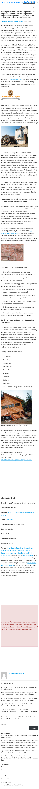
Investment (4, 773)
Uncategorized (6, 782)
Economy (4, 770)
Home (2, 7)
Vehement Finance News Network (15, 7)
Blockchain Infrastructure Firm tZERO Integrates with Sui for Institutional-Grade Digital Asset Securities (19, 694)
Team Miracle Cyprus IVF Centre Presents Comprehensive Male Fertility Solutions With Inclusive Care (19, 711)
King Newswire (28, 555)
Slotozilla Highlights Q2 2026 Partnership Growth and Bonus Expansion (19, 688)
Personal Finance (7, 779)
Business (4, 767)
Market (3, 776)
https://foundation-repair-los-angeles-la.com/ (16, 460)
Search (3, 724)
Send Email (9, 520)
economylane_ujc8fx (16, 673)
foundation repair (16, 79)
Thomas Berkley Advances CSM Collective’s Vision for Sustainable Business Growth (18, 718)
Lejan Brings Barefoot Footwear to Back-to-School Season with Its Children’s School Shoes (17, 705)
